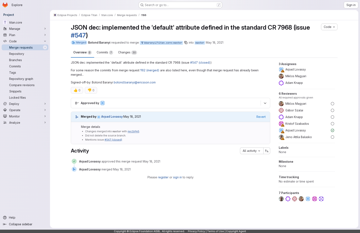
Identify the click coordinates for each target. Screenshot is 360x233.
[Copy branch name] (185, 42)
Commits (104, 52)
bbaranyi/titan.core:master (162, 42)
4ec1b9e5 (133, 131)
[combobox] (251, 150)
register (163, 177)
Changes (127, 52)
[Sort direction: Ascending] (267, 150)
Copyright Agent (236, 231)
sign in (177, 177)
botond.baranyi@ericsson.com (135, 82)
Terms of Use (215, 231)
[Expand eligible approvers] (265, 103)
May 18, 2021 (214, 42)
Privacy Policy (196, 231)
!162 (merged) (149, 70)
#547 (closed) (200, 62)
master (199, 42)
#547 (78, 35)
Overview (81, 52)
